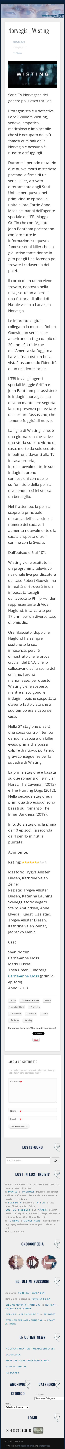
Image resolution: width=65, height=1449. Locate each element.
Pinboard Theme (25, 1445)
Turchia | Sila (40, 1298)
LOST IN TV (15, 1202)
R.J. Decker (12, 1372)
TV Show (15, 1020)
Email (16, 1119)
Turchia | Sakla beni (32, 1292)
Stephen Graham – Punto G (24, 1320)
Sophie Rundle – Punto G (22, 1314)
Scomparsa (13, 1354)
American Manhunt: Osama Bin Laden (30, 1348)
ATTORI (41, 1202)
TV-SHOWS (28, 1191)
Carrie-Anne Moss (23, 976)
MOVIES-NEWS (32, 1220)
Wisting (28, 1020)
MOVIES (12, 1191)
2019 (13, 1000)
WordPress (44, 1445)
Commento (16, 1081)
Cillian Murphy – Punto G (23, 1304)
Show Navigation (52, 29)
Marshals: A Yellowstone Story (27, 1360)
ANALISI (43, 1209)
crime (48, 1000)
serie (45, 1013)
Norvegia (35, 1007)
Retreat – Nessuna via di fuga (31, 1306)
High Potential (16, 1366)
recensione (16, 1013)
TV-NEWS (13, 1220)
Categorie (39, 1394)
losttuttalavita (19, 41)
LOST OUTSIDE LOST (18, 1209)
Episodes (50, 1314)
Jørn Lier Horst (17, 1007)
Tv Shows (17, 53)
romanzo (32, 1013)
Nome (16, 1111)
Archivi (8, 1403)
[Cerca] (55, 1160)
